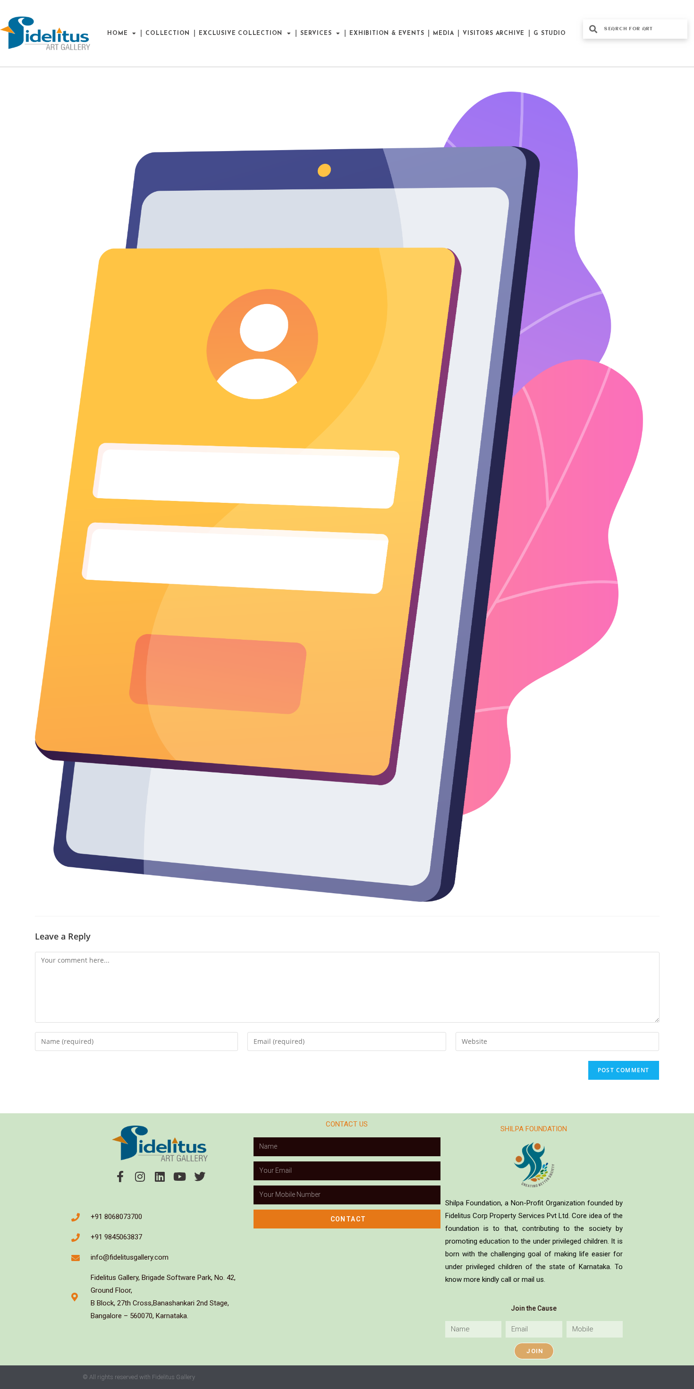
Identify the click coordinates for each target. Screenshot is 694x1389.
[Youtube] (180, 1176)
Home (117, 33)
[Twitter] (199, 1176)
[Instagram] (140, 1176)
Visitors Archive (494, 33)
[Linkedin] (160, 1176)
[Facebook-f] (120, 1176)
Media (443, 33)
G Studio (549, 33)
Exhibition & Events (386, 33)
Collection (167, 33)
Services (315, 33)
